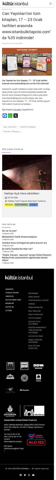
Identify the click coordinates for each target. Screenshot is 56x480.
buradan (17, 110)
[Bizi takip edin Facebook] (21, 475)
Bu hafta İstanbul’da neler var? (17, 248)
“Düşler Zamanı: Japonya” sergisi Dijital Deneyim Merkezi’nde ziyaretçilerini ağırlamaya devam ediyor (26, 258)
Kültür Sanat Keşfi (13, 300)
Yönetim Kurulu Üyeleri (38, 300)
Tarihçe (31, 304)
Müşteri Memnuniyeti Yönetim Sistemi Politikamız (37, 330)
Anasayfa (9, 289)
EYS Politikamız (34, 318)
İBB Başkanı (33, 293)
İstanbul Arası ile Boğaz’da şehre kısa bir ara (24, 242)
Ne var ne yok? (9, 230)
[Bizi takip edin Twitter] (25, 475)
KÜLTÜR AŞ (9, 307)
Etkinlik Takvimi (12, 293)
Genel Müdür (33, 297)
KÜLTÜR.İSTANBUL (21, 469)
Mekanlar (9, 303)
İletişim (8, 310)
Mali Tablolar (34, 311)
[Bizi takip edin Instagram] (29, 475)
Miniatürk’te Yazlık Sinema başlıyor (19, 236)
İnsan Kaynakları (35, 307)
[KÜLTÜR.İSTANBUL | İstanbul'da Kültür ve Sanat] (15, 3)
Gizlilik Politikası (35, 336)
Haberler (9, 296)
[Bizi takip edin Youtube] (33, 475)
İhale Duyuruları (35, 315)
